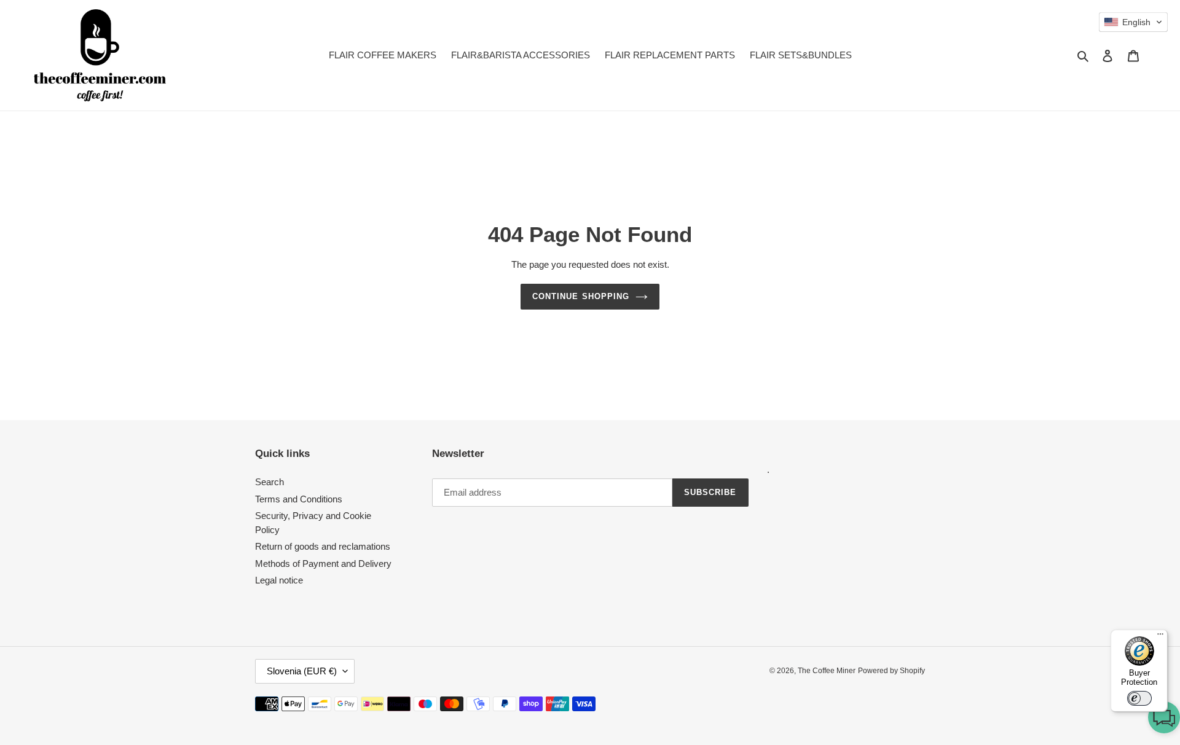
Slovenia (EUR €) (302, 671)
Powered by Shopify (891, 670)
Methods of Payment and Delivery (323, 563)
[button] (1164, 719)
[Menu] (1160, 637)
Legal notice (279, 580)
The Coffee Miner (827, 670)
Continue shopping (580, 296)
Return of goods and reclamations (322, 546)
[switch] (1139, 698)
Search (269, 482)
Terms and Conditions (298, 499)
